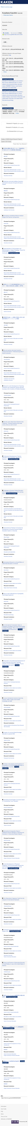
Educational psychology (7, 100)
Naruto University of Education (10, 956)
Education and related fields (15, 98)
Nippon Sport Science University (10, 587)
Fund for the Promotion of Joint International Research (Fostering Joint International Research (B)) (14, 510)
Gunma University (7, 311)
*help (10, 55)
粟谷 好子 (6, 292)
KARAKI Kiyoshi (7, 971)
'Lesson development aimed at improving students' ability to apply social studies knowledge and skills (12, 699)
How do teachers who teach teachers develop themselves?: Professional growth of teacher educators (12, 352)
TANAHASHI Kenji (7, 906)
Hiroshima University (8, 175)
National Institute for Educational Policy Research (14, 725)
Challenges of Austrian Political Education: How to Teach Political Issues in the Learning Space (12, 492)
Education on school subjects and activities (12, 80)
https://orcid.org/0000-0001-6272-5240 (13, 34)
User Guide (3, 1109)
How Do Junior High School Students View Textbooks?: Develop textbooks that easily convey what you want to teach (13, 423)
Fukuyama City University (9, 758)
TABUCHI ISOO (7, 740)
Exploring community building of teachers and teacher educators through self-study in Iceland (12, 183)
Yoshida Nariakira (7, 395)
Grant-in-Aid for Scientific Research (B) (11, 165)
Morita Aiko (6, 223)
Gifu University (7, 726)
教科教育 (8, 86)
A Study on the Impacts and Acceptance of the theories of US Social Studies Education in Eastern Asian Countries (13, 765)
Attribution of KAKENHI (6, 1119)
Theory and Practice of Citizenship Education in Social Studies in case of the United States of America (13, 964)
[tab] (14, 123)
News (2, 1114)
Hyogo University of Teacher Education (12, 858)
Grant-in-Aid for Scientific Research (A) (11, 334)
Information (3, 1106)
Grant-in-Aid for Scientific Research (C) (12, 301)
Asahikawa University (8, 380)
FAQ (2, 1111)
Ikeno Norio (6, 570)
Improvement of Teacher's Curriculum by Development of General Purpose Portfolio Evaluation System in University (12, 529)
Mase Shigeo (6, 537)
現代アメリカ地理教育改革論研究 (11, 1061)
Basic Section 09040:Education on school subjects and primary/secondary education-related (12, 84)
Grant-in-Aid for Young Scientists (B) (11, 946)
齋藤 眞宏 (6, 190)
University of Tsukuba (8, 989)
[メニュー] (26, 2)
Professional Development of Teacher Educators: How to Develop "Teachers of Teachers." (11, 458)
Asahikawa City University (9, 210)
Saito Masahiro (7, 359)
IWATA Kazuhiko (7, 840)
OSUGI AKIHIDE (7, 707)
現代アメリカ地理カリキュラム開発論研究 (13, 1026)
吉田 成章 (6, 325)
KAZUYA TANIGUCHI (8, 807)
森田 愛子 (6, 156)
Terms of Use (4, 1116)
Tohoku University (7, 825)
